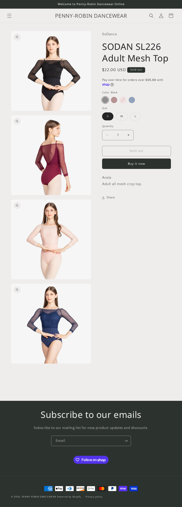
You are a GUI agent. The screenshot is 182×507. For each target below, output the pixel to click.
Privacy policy (94, 496)
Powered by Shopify (69, 496)
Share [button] (111, 197)
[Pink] (123, 100)
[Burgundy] (114, 100)
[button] (9, 16)
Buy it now (136, 164)
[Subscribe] (126, 441)
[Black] (105, 100)
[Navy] (132, 100)
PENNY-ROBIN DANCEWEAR (39, 496)
